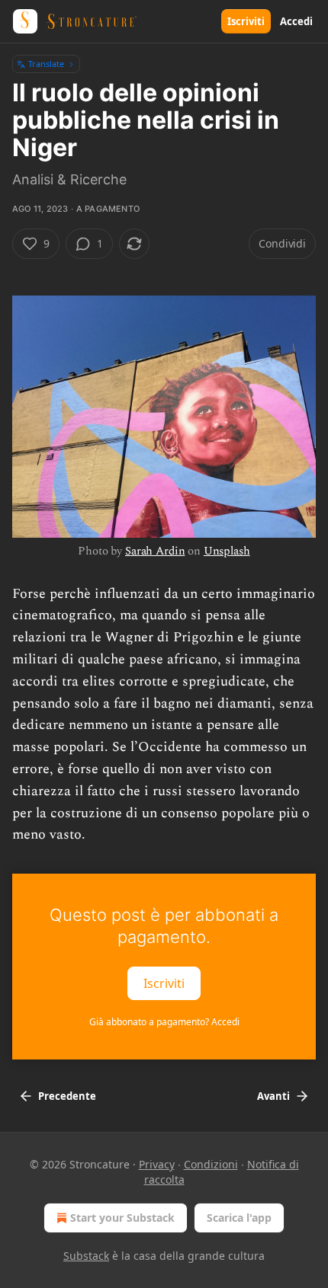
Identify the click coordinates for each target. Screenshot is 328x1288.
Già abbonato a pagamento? (164, 1021)
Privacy (157, 1164)
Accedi (296, 21)
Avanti (273, 1096)
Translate (46, 63)
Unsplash (227, 551)
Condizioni (211, 1164)
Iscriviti (246, 21)
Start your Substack (122, 1217)
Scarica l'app (239, 1217)
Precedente (67, 1096)
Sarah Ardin (155, 551)
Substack (86, 1255)
